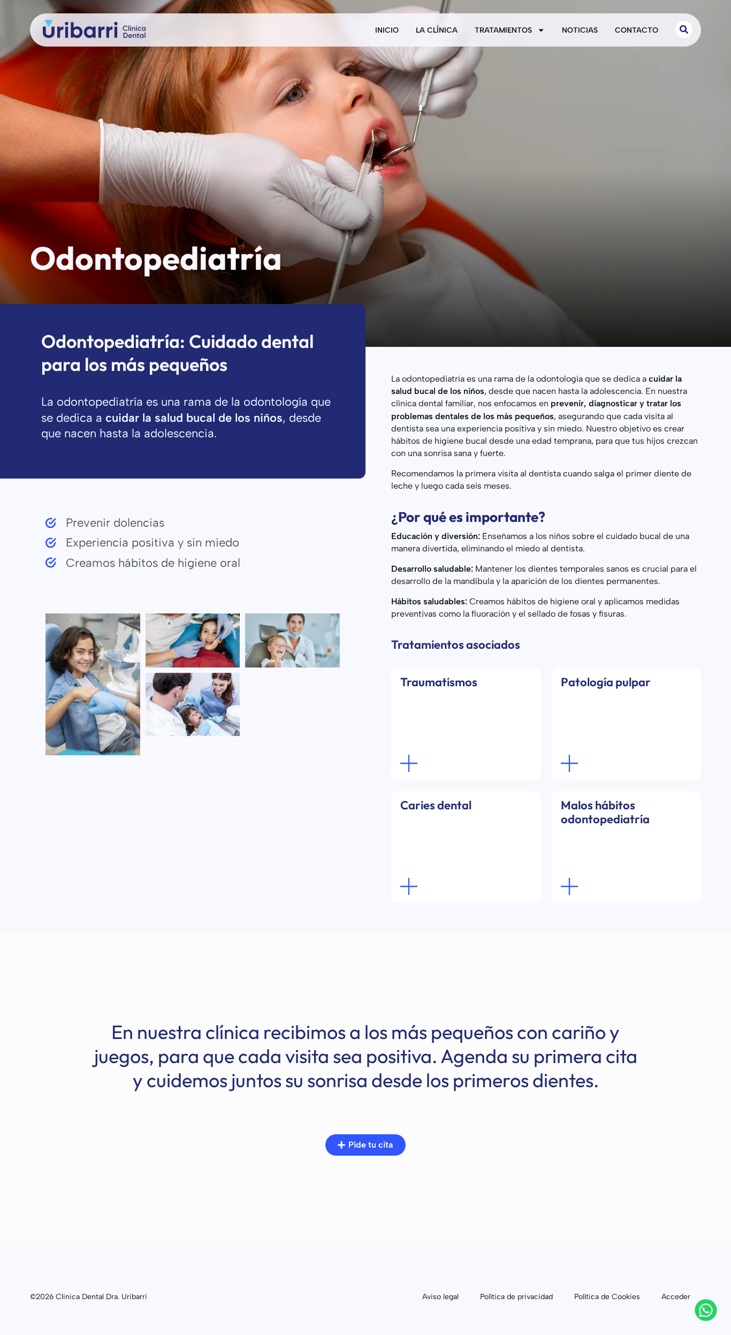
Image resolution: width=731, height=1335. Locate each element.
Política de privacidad (516, 1296)
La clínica (437, 30)
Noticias (580, 30)
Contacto (636, 30)
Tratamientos (503, 30)
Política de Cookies (607, 1296)
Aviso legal (440, 1296)
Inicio (387, 30)
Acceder (675, 1296)
